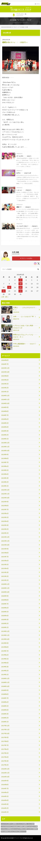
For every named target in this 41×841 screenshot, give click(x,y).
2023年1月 (5, 486)
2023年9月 (5, 454)
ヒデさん (3, 829)
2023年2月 (5, 482)
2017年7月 (5, 745)
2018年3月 (5, 714)
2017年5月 (5, 753)
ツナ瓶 (35, 826)
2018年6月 (5, 702)
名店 (33, 824)
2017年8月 (5, 741)
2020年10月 (5, 592)
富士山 (11, 831)
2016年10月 (5, 777)
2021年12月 (5, 537)
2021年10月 (5, 545)
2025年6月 (5, 380)
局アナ (10, 824)
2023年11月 (5, 446)
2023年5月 (5, 470)
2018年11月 (5, 682)
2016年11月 (5, 773)
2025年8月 (5, 376)
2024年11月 (5, 399)
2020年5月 (5, 612)
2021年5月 (5, 564)
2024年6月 (5, 419)
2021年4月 (5, 568)
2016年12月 (5, 769)
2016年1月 (5, 812)
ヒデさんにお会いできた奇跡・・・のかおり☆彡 (25, 328)
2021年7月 (5, 557)
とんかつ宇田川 (19, 829)
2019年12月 (5, 631)
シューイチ (4, 824)
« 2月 (2, 297)
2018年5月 (5, 706)
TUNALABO (15, 826)
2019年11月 (5, 635)
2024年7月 (5, 415)
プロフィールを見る (26, 258)
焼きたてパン (22, 831)
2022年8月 (5, 505)
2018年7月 (5, 698)
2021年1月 (5, 580)
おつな (30, 826)
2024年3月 (5, 431)
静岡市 (26, 826)
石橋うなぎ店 (28, 829)
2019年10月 (5, 639)
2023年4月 (5, 474)
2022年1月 (5, 533)
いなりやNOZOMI (6, 826)
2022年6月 (5, 513)
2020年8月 (5, 600)
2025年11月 (5, 368)
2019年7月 (5, 651)
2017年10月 (5, 733)
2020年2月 (5, 623)
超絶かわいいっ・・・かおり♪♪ (15, 42)
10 (20, 284)
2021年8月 (5, 553)
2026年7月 (5, 364)
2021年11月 (5, 541)
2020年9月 (5, 596)
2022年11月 (5, 494)
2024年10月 (5, 403)
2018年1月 (5, 722)
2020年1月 (5, 627)
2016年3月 (5, 804)
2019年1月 (5, 674)
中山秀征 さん (26, 824)
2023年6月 (5, 466)
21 (3, 291)
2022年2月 (5, 529)
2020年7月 (5, 604)
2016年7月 (5, 788)
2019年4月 (5, 663)
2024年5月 (5, 423)
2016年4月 (5, 800)
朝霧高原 (35, 829)
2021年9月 (5, 549)
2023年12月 (5, 443)
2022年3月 (5, 525)
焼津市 (21, 826)
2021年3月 (5, 572)
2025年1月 (5, 391)
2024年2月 (5, 435)
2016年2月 (5, 808)
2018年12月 (5, 678)
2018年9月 (5, 690)
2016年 (23, 27)
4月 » (6, 297)
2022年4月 (5, 521)
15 (9, 287)
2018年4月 (5, 710)
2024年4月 (5, 427)
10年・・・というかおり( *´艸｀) (24, 318)
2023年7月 (5, 462)
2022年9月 (5, 501)
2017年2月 (5, 765)
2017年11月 (5, 729)
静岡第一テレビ (17, 824)
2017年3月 (5, 761)
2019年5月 (5, 659)
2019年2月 (5, 670)
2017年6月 (5, 749)
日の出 (16, 831)
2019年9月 (5, 643)
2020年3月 (5, 619)
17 (20, 287)
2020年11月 (5, 588)
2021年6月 (5, 560)
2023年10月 (5, 450)
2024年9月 (5, 407)
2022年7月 (5, 509)
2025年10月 (5, 372)
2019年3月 (5, 667)
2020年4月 (5, 615)
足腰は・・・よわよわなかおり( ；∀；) (25, 309)
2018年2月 (5, 718)
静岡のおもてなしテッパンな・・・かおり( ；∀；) (25, 337)
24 (20, 291)
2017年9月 (5, 737)
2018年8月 (5, 694)
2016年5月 (5, 796)
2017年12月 (5, 725)
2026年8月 (5, 360)
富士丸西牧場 (4, 831)
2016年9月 (5, 780)
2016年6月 (5, 792)
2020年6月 (5, 608)
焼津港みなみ (10, 829)
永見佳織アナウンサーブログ (20, 20)
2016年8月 (5, 784)
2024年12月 (5, 395)
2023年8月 (5, 458)
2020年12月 (5, 584)
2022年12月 (5, 490)
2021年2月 (5, 576)
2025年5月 (5, 384)
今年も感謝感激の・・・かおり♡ (24, 345)
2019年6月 (5, 655)
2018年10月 (5, 686)
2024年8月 (5, 411)
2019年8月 (5, 647)
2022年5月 (5, 517)
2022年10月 (5, 498)
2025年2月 (5, 388)
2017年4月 (5, 757)
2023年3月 (5, 478)
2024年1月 (5, 439)
